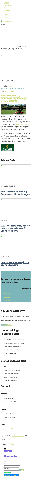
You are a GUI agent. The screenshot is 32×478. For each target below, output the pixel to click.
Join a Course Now (6, 325)
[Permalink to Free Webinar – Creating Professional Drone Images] (16, 165)
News (14, 88)
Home (3, 46)
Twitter (6, 8)
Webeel (11, 444)
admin (11, 86)
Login (6, 14)
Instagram (7, 297)
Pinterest (7, 10)
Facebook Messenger (11, 475)
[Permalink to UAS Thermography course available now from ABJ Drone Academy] (16, 200)
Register (7, 17)
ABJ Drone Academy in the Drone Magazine (15, 264)
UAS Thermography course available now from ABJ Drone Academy (15, 228)
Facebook (7, 5)
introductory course (23, 124)
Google (6, 3)
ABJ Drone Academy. (18, 436)
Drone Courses (11, 46)
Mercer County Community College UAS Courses (14, 98)
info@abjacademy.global (7, 429)
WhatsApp (7, 472)
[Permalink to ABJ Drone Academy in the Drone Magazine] (16, 236)
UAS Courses (20, 88)
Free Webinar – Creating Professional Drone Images (15, 193)
